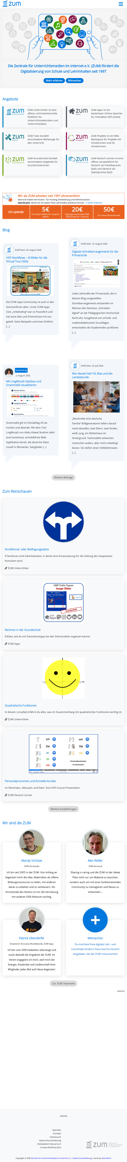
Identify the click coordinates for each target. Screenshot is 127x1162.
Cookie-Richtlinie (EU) (50, 1147)
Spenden (56, 1129)
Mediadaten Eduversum (49, 1143)
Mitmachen (74, 80)
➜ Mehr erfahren (94, 202)
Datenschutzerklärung (50, 1140)
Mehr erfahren (54, 80)
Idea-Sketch (106, 1158)
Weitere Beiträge (63, 477)
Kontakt (57, 1133)
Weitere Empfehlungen (64, 809)
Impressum (55, 1136)
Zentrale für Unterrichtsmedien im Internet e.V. (51, 1158)
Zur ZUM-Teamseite (63, 983)
